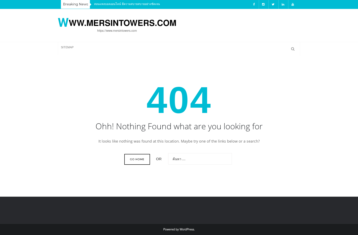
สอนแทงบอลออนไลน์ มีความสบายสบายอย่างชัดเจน (127, 4)
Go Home (137, 159)
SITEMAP (67, 47)
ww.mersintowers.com (117, 22)
